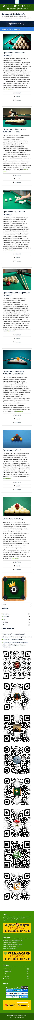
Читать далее (10, 89)
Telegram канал (27, 5)
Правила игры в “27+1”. (12, 450)
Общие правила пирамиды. (13, 519)
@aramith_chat (15, 946)
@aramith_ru (15, 942)
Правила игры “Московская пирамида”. (14, 634)
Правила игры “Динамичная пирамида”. (14, 639)
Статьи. (5, 625)
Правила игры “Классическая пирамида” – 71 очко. (17, 637)
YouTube (18, 5)
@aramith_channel (17, 944)
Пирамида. (18, 100)
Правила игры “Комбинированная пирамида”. (15, 642)
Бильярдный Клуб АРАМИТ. (13, 14)
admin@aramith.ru (23, 8)
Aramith (18, 96)
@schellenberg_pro (17, 940)
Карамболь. (6, 614)
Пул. (4, 619)
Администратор (9, 5)
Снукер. (5, 622)
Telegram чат (13, 8)
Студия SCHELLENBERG (17, 1018)
